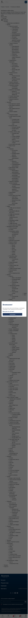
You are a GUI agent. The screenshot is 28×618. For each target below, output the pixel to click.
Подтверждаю (12, 314)
